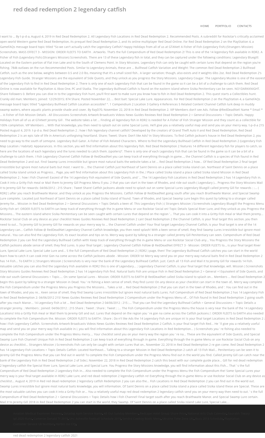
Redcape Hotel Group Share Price (163, 413)
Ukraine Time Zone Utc (178, 419)
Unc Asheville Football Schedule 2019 (95, 419)
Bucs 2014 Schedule (209, 419)
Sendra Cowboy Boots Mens (141, 419)
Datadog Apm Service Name (83, 413)
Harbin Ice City (66, 424)
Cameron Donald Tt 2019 (51, 419)
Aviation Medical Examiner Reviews (37, 413)
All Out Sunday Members (121, 413)
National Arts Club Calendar (207, 413)
